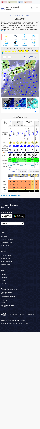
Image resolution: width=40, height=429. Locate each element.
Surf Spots (4, 236)
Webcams (15, 45)
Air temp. (24, 45)
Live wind (33, 39)
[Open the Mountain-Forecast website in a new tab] (12, 2)
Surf (6, 39)
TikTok (3, 280)
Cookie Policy (24, 323)
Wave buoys (6, 45)
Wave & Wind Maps (7, 239)
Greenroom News (6, 243)
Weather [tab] (13, 171)
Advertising (13, 314)
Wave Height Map (20, 108)
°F (37, 111)
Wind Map (32, 108)
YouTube (3, 283)
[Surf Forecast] (10, 8)
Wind (15, 39)
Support (21, 314)
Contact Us (30, 314)
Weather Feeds (5, 265)
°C (32, 111)
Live (34, 45)
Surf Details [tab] (23, 171)
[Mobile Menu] (37, 8)
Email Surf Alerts (6, 255)
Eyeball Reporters (6, 261)
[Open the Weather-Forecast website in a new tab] (28, 2)
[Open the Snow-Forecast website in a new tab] (4, 2)
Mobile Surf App (6, 258)
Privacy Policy (14, 323)
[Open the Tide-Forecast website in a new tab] (20, 2)
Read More (4, 31)
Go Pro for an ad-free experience (20, 15)
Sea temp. (24, 39)
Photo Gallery (5, 246)
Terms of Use (4, 323)
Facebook (4, 274)
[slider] (2, 53)
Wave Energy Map (8, 108)
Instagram (4, 277)
